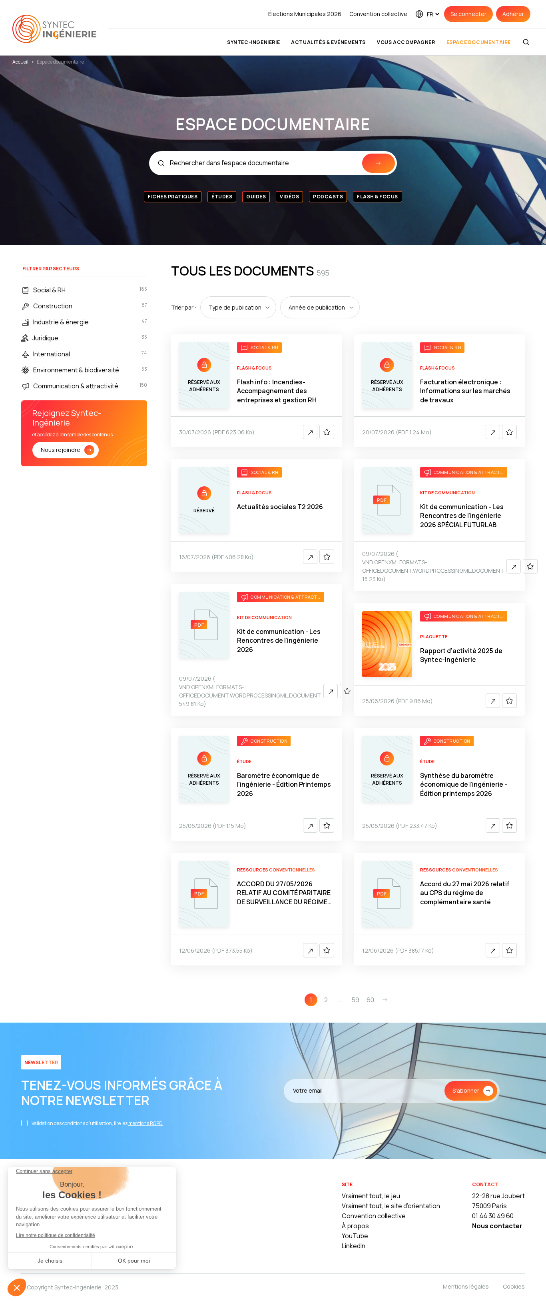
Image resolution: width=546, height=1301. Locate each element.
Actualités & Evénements (328, 42)
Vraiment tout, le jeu (371, 1195)
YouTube (355, 1235)
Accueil (20, 61)
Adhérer (513, 14)
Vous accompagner (406, 42)
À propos (355, 1225)
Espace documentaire (478, 42)
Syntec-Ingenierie (253, 42)
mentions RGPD (145, 1123)
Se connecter (468, 14)
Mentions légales (466, 1286)
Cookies (514, 1286)
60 (370, 999)
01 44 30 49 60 (493, 1215)
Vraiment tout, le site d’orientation (391, 1205)
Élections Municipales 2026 (304, 14)
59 (355, 999)
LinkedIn (353, 1245)
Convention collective (378, 14)
